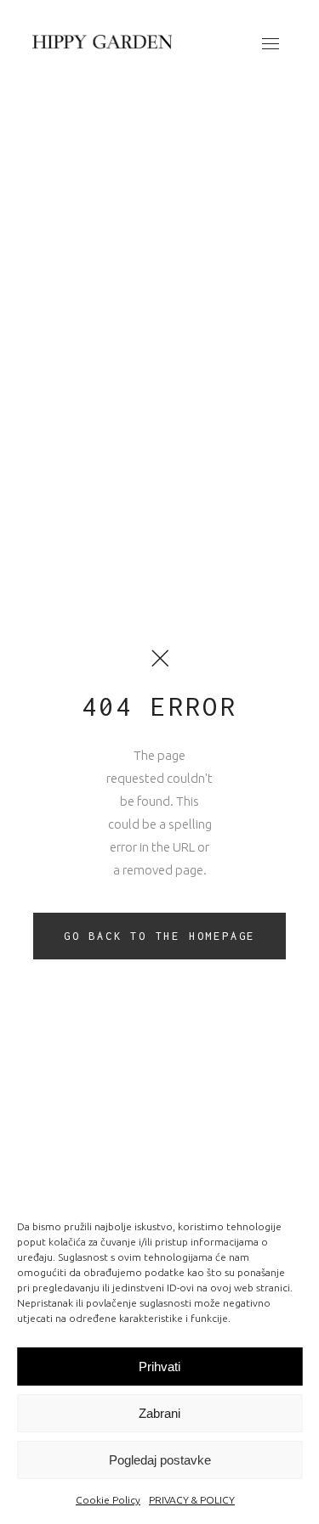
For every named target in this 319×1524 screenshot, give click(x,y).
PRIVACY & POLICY (192, 1499)
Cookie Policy (108, 1499)
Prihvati (159, 1366)
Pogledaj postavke (160, 1460)
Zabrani (159, 1413)
